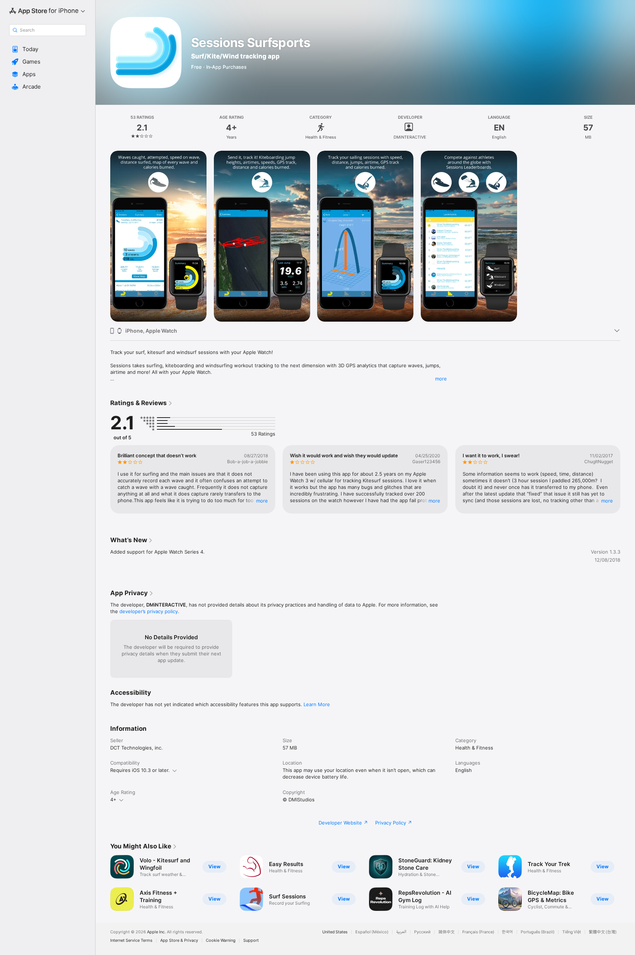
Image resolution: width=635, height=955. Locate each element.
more (441, 379)
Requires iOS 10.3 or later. (140, 770)
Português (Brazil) (538, 932)
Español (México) (371, 932)
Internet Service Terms (131, 940)
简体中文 (446, 932)
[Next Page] (628, 479)
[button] (48, 49)
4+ (113, 799)
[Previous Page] (103, 479)
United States (335, 932)
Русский (422, 932)
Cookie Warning (221, 940)
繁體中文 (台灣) (603, 932)
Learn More (317, 704)
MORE (262, 501)
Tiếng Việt (571, 932)
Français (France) (478, 932)
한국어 (507, 932)
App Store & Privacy (179, 940)
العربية (401, 932)
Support (251, 940)
